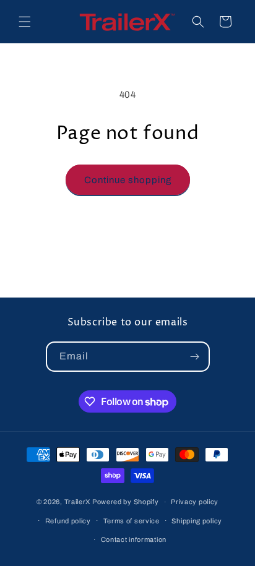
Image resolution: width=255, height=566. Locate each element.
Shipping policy (196, 521)
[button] (24, 21)
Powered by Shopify (125, 501)
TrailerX (77, 501)
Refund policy (68, 521)
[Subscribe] (195, 356)
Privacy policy (194, 501)
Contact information (133, 539)
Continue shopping (127, 180)
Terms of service (131, 521)
